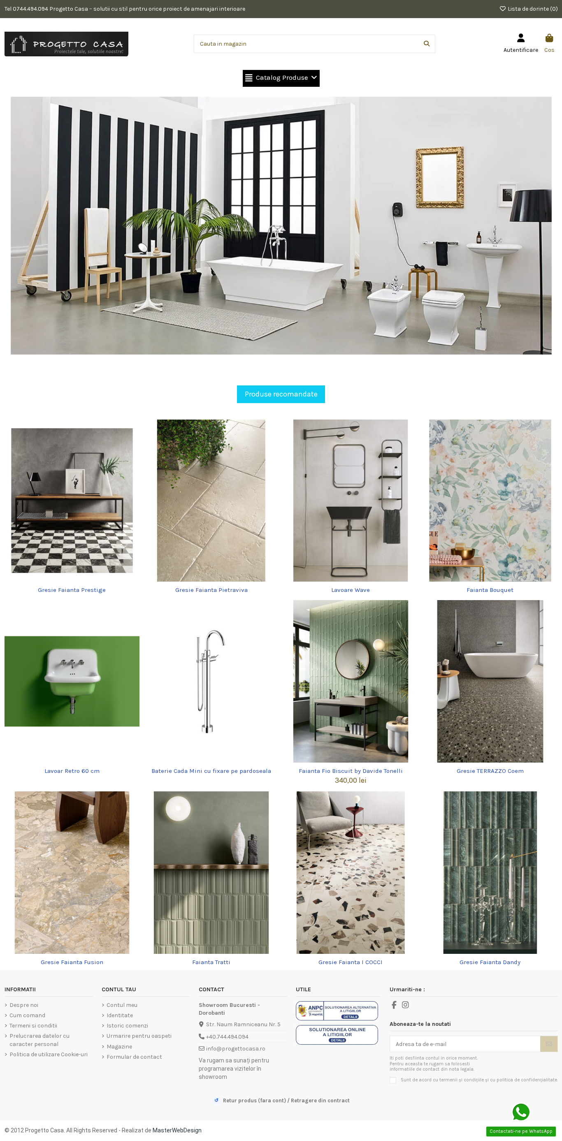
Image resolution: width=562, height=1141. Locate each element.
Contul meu (122, 1005)
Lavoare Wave (350, 590)
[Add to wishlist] (66, 578)
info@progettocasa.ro (235, 1048)
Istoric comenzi (127, 1025)
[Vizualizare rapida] (78, 578)
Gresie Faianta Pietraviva (211, 590)
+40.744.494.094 (227, 1036)
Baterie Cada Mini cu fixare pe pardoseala (211, 771)
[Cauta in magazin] (426, 44)
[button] (281, 78)
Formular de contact (134, 1056)
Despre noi (23, 1005)
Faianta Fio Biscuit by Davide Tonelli (351, 771)
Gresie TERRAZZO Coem (490, 771)
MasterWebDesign (177, 1130)
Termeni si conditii (33, 1025)
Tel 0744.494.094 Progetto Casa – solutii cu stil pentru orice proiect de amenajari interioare (125, 8)
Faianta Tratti (211, 962)
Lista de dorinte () (532, 8)
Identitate (120, 1015)
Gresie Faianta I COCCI (350, 962)
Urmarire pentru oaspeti (139, 1035)
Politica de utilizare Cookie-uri (48, 1054)
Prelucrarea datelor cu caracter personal (39, 1040)
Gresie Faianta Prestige (72, 590)
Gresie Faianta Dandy (490, 962)
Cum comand (27, 1015)
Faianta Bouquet (490, 590)
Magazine (119, 1046)
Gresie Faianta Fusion (72, 962)
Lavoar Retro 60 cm (72, 771)
